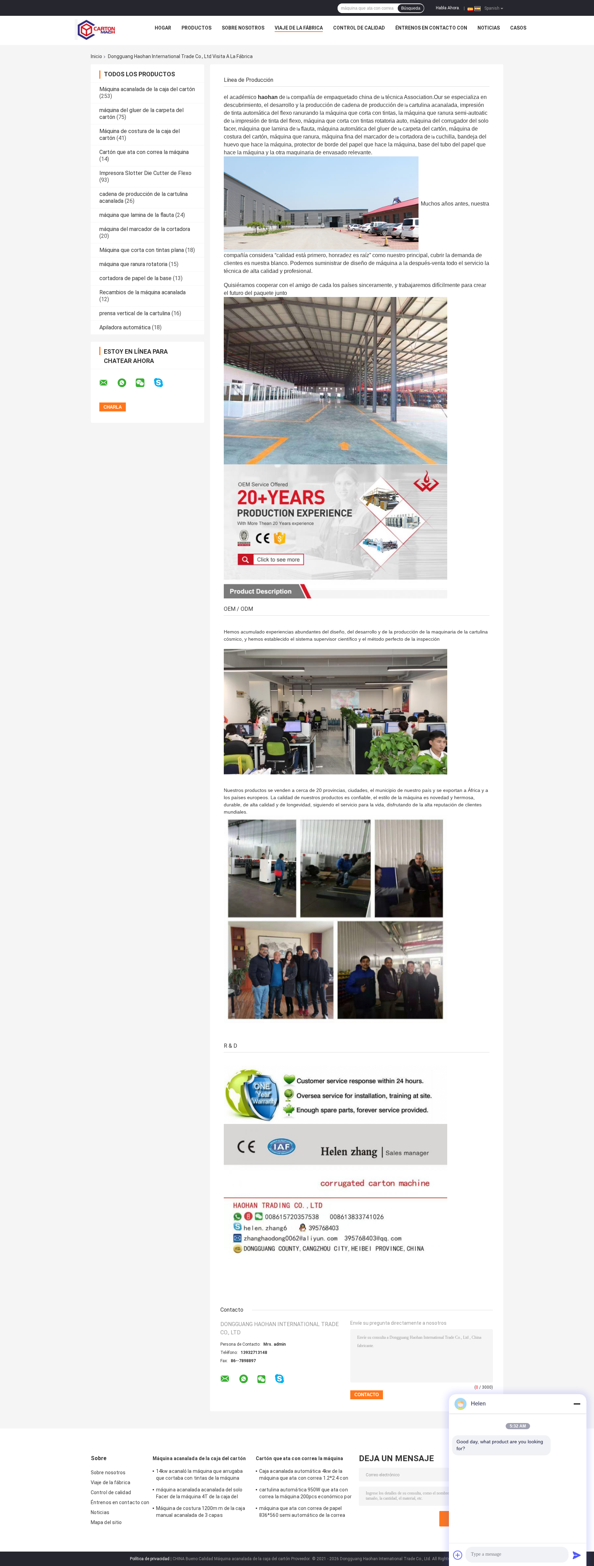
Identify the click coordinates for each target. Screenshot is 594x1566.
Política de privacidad (149, 1558)
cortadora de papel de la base (135, 278)
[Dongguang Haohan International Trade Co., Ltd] (95, 29)
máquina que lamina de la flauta (136, 215)
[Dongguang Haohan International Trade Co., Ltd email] (108, 382)
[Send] (576, 1555)
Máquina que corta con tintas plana (141, 250)
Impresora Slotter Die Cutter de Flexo (145, 173)
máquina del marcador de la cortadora (144, 229)
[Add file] (458, 1555)
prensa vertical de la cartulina (134, 313)
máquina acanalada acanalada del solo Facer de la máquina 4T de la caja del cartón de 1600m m (199, 1494)
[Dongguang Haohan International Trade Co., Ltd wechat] (144, 382)
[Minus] (577, 1404)
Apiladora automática (125, 327)
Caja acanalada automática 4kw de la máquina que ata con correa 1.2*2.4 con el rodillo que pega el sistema (303, 1475)
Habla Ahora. (448, 7)
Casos (518, 28)
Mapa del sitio (106, 1522)
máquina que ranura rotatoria (133, 264)
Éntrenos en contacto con (431, 28)
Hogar (163, 28)
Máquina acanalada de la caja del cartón (147, 89)
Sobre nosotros (243, 28)
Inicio (96, 56)
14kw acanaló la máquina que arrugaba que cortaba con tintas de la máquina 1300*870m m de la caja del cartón (199, 1475)
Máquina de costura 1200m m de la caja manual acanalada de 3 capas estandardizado (200, 1513)
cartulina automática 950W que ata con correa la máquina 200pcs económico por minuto (305, 1494)
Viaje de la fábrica (299, 28)
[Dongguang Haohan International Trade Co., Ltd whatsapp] (126, 382)
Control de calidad (359, 28)
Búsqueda (410, 8)
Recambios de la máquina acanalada (142, 292)
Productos (196, 28)
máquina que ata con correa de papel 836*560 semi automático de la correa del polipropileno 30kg (302, 1513)
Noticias (488, 28)
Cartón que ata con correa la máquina (144, 152)
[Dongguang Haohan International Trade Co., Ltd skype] (163, 382)
